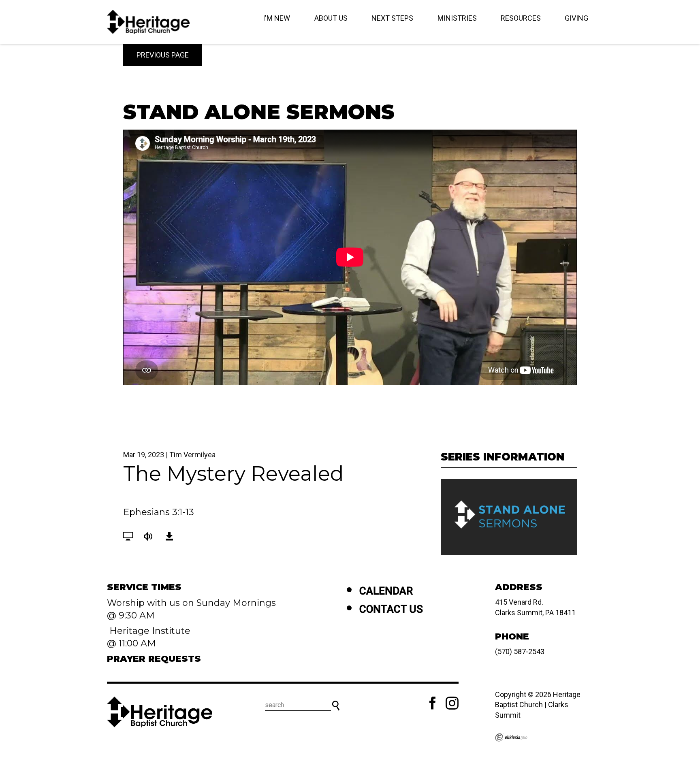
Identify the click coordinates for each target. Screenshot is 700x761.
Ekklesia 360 (511, 737)
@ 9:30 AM (132, 615)
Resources (521, 18)
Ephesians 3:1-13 (158, 512)
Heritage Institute (148, 630)
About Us (331, 18)
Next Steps (392, 18)
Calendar (386, 591)
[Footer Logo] (159, 712)
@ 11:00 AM (132, 643)
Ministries (457, 18)
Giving (576, 18)
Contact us (391, 609)
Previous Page (163, 55)
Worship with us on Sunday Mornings (191, 602)
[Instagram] (452, 703)
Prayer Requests (154, 658)
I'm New (276, 18)
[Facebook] (432, 703)
